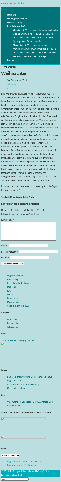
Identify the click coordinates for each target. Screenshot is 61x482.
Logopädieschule (15, 276)
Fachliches (12, 319)
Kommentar (7, 220)
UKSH (10, 294)
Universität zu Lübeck (17, 388)
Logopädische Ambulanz (18, 283)
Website (5, 258)
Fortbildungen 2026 (16, 26)
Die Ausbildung (14, 22)
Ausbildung (12, 279)
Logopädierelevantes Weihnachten (24, 462)
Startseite (11, 15)
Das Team (11, 287)
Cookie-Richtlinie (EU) (18, 306)
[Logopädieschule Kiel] (12, 3)
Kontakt (11, 60)
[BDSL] (14, 363)
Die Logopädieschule (17, 19)
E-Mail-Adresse (9, 252)
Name (4, 246)
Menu (4, 9)
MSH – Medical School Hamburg (23, 384)
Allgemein (12, 84)
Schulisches (12, 327)
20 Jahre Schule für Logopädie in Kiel (19, 341)
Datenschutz (13, 302)
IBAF (9, 291)
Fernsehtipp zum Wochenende (21, 465)
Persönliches (13, 323)
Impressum (12, 298)
